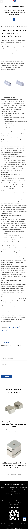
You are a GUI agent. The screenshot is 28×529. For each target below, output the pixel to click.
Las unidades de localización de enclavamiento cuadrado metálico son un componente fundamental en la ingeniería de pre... (14, 472)
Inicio (5, 10)
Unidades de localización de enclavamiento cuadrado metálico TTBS (14, 465)
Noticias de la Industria (18, 10)
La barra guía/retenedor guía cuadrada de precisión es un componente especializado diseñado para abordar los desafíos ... (14, 431)
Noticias (9, 10)
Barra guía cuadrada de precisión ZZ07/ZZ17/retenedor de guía (14, 424)
